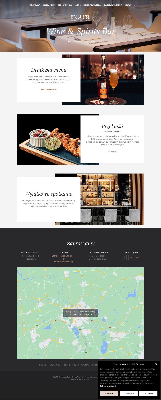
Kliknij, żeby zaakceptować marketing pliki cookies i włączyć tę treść (80, 313)
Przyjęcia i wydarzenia (92, 5)
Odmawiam (129, 393)
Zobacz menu (112, 152)
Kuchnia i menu (49, 5)
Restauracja (35, 5)
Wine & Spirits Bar (65, 5)
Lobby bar (66, 365)
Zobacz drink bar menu (49, 89)
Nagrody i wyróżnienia (113, 5)
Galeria (77, 5)
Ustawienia (148, 393)
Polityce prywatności (108, 386)
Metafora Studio (84, 379)
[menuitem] (135, 7)
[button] (156, 364)
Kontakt (128, 5)
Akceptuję (109, 393)
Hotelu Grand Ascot (79, 377)
